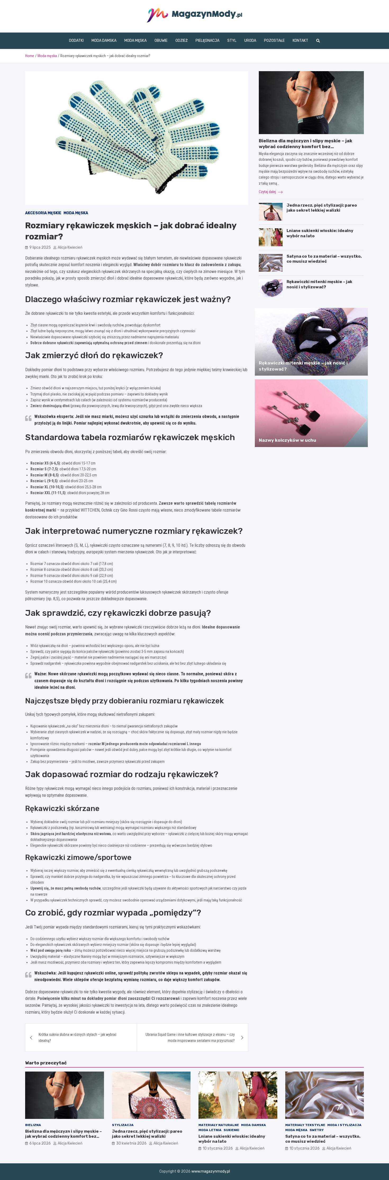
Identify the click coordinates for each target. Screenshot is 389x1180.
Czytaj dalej (268, 192)
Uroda (250, 40)
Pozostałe (274, 40)
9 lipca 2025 (40, 247)
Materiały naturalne (218, 1125)
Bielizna (33, 1125)
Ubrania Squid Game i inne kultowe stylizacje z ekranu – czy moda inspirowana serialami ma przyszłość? (190, 1037)
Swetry (317, 1130)
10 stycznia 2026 (218, 1148)
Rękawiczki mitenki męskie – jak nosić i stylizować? (319, 284)
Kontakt (300, 40)
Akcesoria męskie (43, 213)
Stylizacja (123, 1125)
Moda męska (135, 40)
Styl (231, 40)
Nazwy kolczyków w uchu (287, 440)
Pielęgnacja (207, 40)
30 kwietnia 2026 (131, 1143)
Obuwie (161, 40)
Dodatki (76, 40)
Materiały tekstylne (305, 1125)
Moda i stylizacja (344, 1125)
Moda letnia (209, 1130)
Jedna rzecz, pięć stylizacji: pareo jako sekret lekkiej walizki (322, 208)
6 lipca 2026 (40, 1143)
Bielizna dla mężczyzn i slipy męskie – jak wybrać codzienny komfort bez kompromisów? (305, 146)
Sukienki (231, 1130)
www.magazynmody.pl (210, 1171)
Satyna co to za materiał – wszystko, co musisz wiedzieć (324, 259)
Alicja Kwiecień (70, 247)
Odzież (181, 40)
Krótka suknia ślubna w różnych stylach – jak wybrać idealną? (77, 1037)
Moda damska (104, 40)
